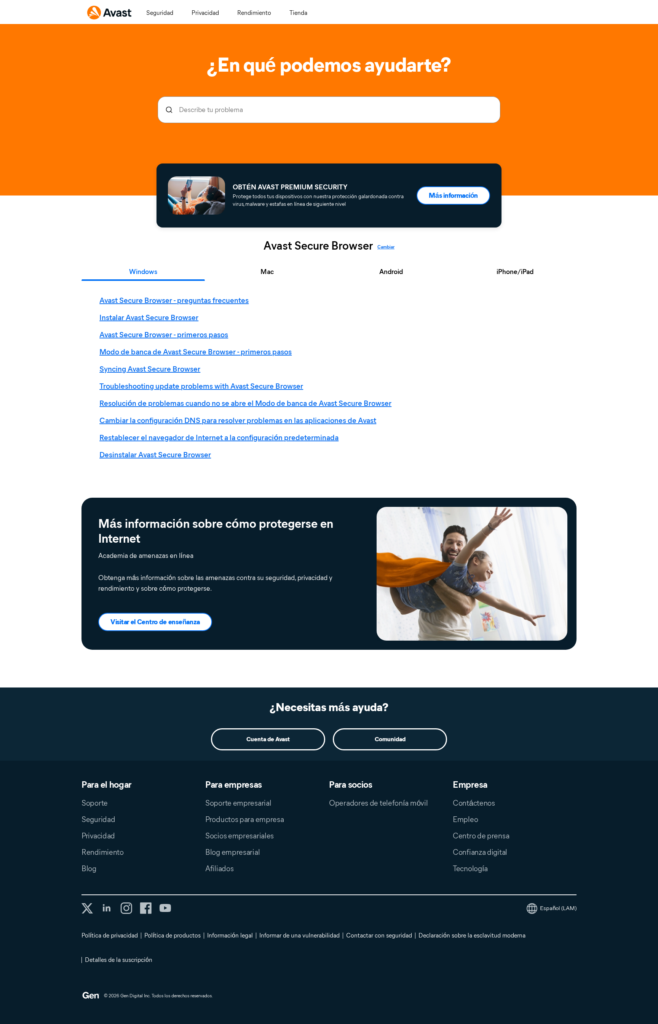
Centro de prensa (481, 835)
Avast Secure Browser (318, 246)
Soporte (94, 803)
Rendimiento (254, 12)
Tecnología (470, 868)
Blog (88, 868)
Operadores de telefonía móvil (378, 803)
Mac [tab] (267, 272)
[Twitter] (87, 908)
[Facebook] (146, 908)
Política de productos (172, 935)
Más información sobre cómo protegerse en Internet (215, 530)
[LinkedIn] (107, 908)
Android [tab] (391, 272)
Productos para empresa (244, 819)
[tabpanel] (330, 377)
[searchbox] (329, 109)
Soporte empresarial (238, 803)
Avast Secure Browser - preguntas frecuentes (174, 300)
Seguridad (159, 12)
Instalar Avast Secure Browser (148, 317)
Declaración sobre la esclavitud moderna (471, 935)
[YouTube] (165, 908)
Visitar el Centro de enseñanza (155, 622)
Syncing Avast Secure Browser (149, 368)
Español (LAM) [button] (558, 908)
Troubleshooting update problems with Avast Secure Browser (201, 386)
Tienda (298, 12)
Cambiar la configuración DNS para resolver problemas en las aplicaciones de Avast (237, 420)
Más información (453, 195)
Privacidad (205, 12)
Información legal (230, 935)
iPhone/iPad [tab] (515, 272)
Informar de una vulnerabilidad (299, 935)
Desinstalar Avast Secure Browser (155, 454)
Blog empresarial (232, 852)
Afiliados (219, 868)
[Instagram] (126, 908)
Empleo (465, 819)
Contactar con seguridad (379, 935)
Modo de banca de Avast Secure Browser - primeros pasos (195, 351)
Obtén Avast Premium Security (290, 187)
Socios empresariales (239, 835)
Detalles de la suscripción (118, 959)
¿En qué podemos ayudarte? (329, 65)
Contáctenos (474, 803)
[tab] (331, 377)
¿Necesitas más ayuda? (329, 707)
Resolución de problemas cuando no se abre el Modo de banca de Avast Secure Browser (245, 403)
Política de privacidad (109, 935)
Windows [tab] (143, 272)
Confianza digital (480, 852)
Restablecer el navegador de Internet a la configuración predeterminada (219, 437)
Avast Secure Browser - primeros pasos (163, 334)
